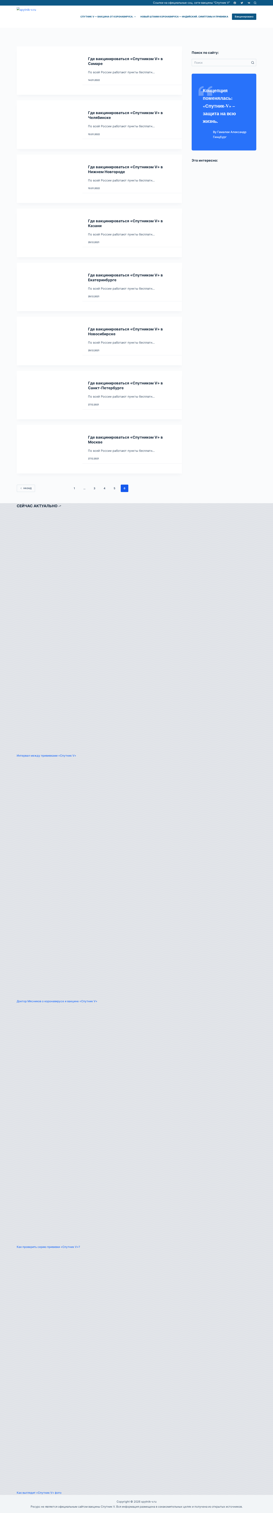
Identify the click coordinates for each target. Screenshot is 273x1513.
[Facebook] (235, 3)
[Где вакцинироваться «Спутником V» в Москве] (49, 449)
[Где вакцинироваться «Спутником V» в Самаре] (49, 70)
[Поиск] (255, 3)
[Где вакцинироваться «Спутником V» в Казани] (49, 233)
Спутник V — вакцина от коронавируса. (106, 16)
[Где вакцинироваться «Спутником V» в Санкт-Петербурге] (49, 395)
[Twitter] (242, 3)
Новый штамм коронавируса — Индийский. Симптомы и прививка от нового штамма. (197, 16)
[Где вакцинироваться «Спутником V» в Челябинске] (49, 124)
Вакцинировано (244, 16)
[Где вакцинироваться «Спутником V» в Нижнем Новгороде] (49, 179)
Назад (27, 488)
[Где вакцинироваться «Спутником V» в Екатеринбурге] (49, 287)
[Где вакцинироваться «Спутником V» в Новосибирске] (49, 341)
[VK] (249, 3)
